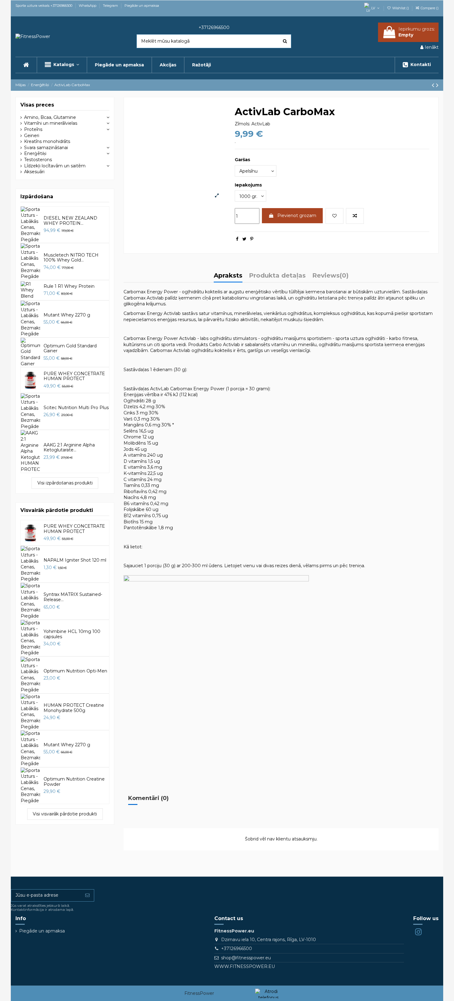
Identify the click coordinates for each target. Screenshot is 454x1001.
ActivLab (260, 124)
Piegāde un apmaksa (141, 5)
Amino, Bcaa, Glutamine (50, 117)
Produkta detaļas (277, 276)
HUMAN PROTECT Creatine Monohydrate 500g (74, 707)
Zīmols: (242, 124)
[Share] (237, 239)
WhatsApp (88, 5)
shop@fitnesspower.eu (246, 958)
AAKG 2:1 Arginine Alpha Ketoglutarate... (69, 447)
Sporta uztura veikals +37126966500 (44, 5)
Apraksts (228, 276)
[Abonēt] (87, 895)
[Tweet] (244, 239)
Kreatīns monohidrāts (47, 141)
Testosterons (38, 159)
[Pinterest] (251, 239)
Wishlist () (400, 8)
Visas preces (37, 105)
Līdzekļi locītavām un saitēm (55, 166)
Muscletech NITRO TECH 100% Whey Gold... (71, 257)
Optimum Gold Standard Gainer (70, 348)
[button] (62, 65)
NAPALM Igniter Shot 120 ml (75, 560)
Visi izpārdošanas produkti (65, 483)
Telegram (111, 5)
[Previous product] (434, 85)
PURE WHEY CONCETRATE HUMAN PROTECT (74, 376)
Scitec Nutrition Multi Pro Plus (76, 407)
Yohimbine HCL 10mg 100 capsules (72, 634)
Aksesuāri (34, 171)
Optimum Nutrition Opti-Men (75, 671)
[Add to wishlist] (334, 216)
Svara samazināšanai (46, 147)
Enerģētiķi (35, 153)
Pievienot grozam (296, 215)
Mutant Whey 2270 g (67, 315)
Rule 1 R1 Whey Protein (69, 286)
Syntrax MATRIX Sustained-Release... (73, 597)
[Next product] (437, 85)
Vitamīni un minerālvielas (50, 123)
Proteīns (33, 129)
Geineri (31, 135)
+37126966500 (236, 948)
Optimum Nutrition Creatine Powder (74, 781)
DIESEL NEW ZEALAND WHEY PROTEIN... (70, 220)
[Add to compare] (355, 216)
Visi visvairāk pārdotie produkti (65, 814)
